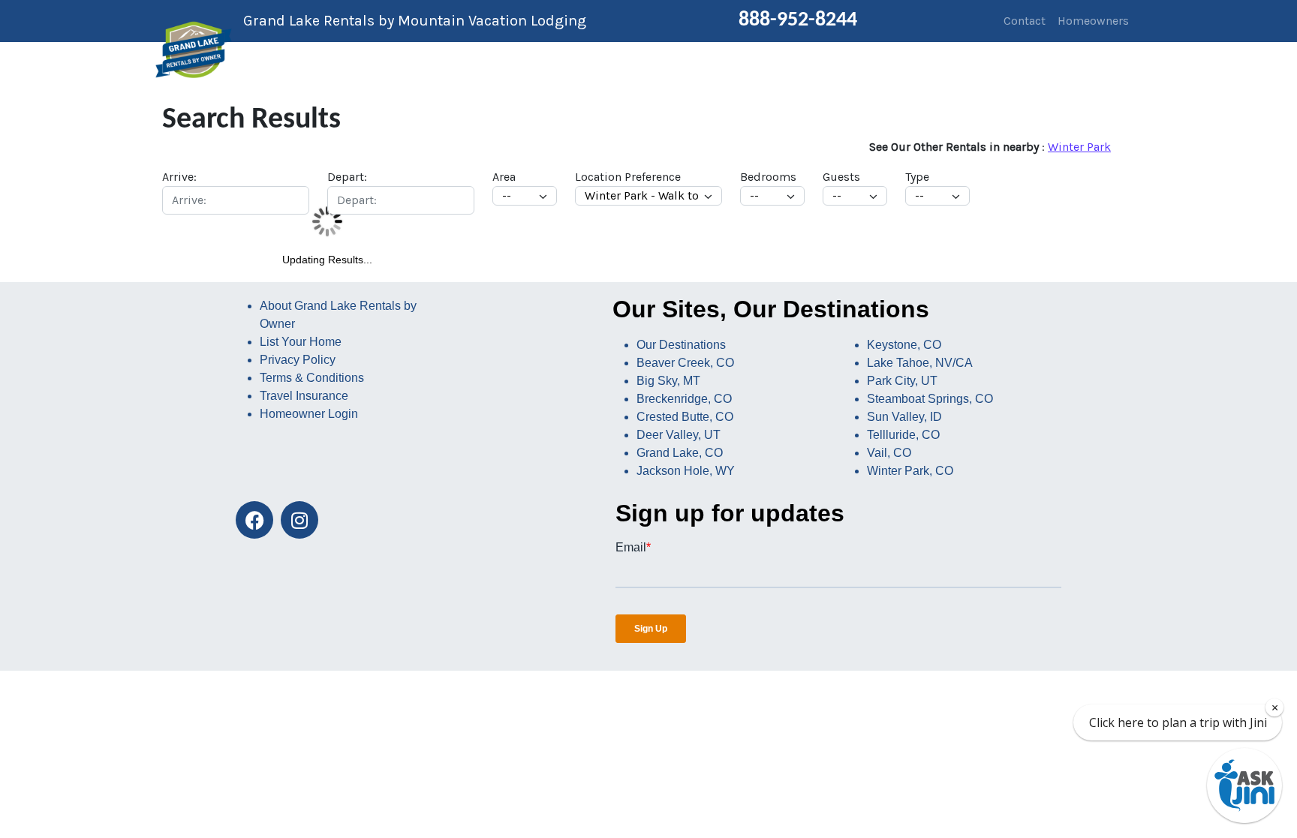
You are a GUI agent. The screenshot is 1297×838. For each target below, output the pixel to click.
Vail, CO (889, 452)
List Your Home (301, 341)
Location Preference (628, 177)
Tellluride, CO (903, 434)
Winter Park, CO (910, 470)
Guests (841, 177)
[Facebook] (254, 520)
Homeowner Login (309, 413)
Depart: (347, 177)
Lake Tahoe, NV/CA (920, 362)
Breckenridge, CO (684, 398)
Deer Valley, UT (678, 434)
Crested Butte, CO (684, 416)
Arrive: (179, 177)
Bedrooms (768, 177)
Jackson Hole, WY (685, 470)
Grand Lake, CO (679, 452)
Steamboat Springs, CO (930, 398)
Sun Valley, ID (904, 416)
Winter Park (1079, 147)
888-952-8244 (798, 20)
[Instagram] (299, 520)
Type (917, 177)
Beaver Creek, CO (685, 362)
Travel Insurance (304, 395)
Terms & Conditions (312, 377)
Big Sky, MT (668, 380)
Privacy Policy (298, 359)
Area (504, 177)
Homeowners (1093, 21)
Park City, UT (902, 380)
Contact (1025, 21)
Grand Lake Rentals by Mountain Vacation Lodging (414, 20)
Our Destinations (681, 344)
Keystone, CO (904, 344)
